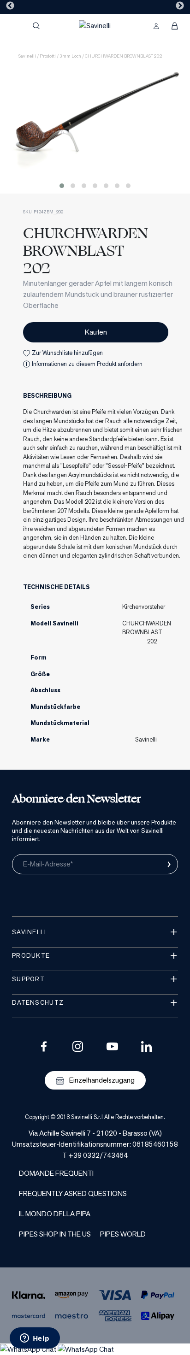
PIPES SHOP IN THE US (55, 1234)
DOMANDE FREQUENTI (56, 1173)
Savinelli (27, 56)
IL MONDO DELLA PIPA (54, 1214)
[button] (61, 185)
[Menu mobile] (16, 25)
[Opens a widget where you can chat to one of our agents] (34, 1338)
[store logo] (95, 25)
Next (179, 6)
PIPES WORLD (123, 1234)
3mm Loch (70, 56)
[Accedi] (156, 25)
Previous (10, 6)
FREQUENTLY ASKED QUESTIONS (73, 1193)
